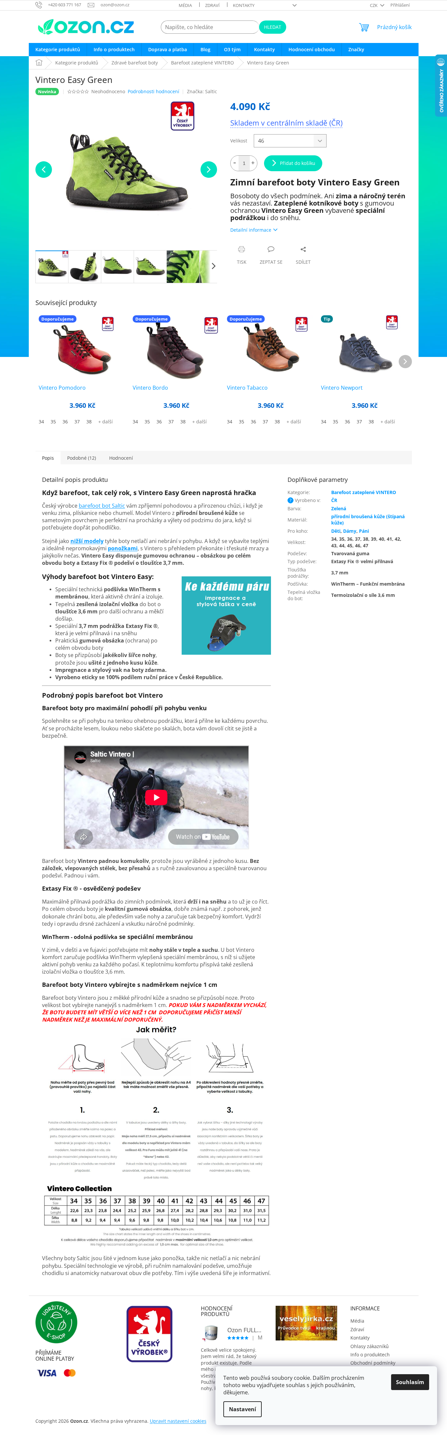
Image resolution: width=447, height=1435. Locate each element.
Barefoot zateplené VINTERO (363, 492)
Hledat (272, 27)
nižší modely (87, 541)
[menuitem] (58, 49)
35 (53, 421)
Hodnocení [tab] (121, 458)
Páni (364, 531)
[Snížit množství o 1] (235, 163)
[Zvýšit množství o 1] (253, 163)
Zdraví (212, 5)
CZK (374, 5)
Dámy (349, 531)
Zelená (338, 508)
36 (65, 421)
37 (77, 421)
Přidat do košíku (297, 163)
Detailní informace (250, 230)
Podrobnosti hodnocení (153, 91)
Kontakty (243, 5)
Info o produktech (370, 1354)
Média (185, 5)
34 (41, 421)
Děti (335, 531)
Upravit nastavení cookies (178, 1421)
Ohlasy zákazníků (369, 1346)
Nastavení (242, 1409)
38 (89, 421)
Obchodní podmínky (372, 1363)
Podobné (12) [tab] (81, 458)
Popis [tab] (48, 458)
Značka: (202, 91)
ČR (334, 500)
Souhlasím (410, 1382)
